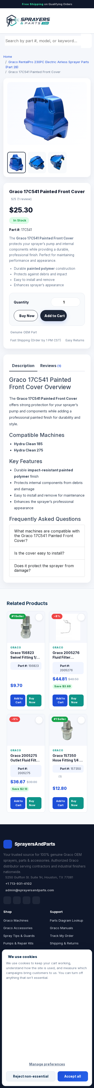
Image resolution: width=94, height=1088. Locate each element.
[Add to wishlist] (74, 315)
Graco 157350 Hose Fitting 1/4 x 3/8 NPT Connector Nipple (67, 758)
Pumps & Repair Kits (18, 943)
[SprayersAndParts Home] (28, 20)
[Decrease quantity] (55, 302)
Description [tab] (23, 365)
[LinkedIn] (17, 900)
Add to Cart (54, 316)
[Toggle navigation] (81, 20)
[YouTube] (36, 900)
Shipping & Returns (64, 943)
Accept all (72, 1076)
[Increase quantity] (75, 302)
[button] (16, 162)
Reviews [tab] (50, 365)
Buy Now (26, 316)
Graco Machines (15, 920)
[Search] (87, 40)
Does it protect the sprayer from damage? (44, 568)
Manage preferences (47, 1064)
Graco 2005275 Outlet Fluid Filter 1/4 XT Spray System (25, 758)
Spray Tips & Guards (19, 936)
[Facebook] (7, 900)
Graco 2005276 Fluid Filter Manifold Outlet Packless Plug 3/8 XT (67, 655)
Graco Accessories (18, 928)
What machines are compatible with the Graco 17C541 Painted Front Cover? (47, 536)
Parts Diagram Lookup (66, 920)
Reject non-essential (30, 1076)
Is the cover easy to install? (39, 553)
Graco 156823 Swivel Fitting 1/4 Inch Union (24, 655)
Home (7, 56)
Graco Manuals (61, 928)
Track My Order (62, 936)
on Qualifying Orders (47, 4)
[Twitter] (26, 900)
